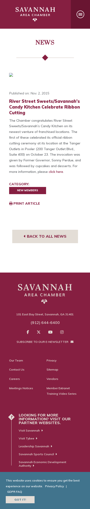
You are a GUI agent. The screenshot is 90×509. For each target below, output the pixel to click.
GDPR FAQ (14, 491)
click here (56, 172)
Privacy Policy (54, 486)
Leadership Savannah (34, 446)
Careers (14, 379)
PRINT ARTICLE (26, 203)
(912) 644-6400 (45, 322)
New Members (27, 190)
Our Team (16, 360)
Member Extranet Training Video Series (62, 391)
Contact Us (16, 369)
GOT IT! (20, 499)
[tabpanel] (45, 75)
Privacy (51, 360)
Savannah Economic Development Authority (42, 463)
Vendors (52, 379)
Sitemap (52, 369)
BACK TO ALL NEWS (46, 236)
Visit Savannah (29, 430)
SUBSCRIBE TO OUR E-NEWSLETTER (43, 342)
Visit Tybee (26, 438)
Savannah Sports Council (36, 454)
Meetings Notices (21, 388)
